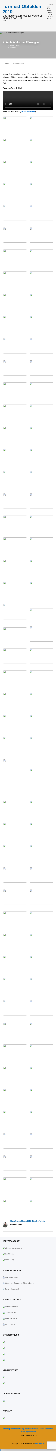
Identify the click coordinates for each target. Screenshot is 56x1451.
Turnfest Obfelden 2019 (22, 9)
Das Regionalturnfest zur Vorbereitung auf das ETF (23, 17)
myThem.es (40, 1443)
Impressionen (18, 64)
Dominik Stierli (14, 45)
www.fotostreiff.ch (28, 112)
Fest (41, 1429)
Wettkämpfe (34, 1429)
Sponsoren (48, 1429)
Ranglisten (24, 1429)
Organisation (30, 1432)
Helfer (22, 1432)
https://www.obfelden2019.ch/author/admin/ (27, 1221)
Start (5, 1429)
